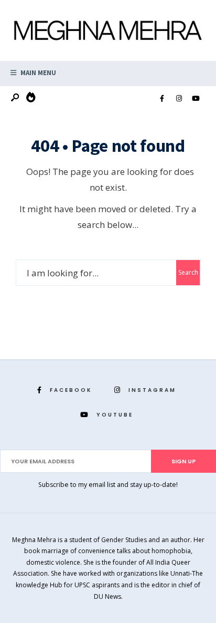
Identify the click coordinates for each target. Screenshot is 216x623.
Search (188, 272)
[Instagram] (178, 98)
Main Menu (37, 72)
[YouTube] (195, 98)
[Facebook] (162, 98)
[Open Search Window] (15, 98)
